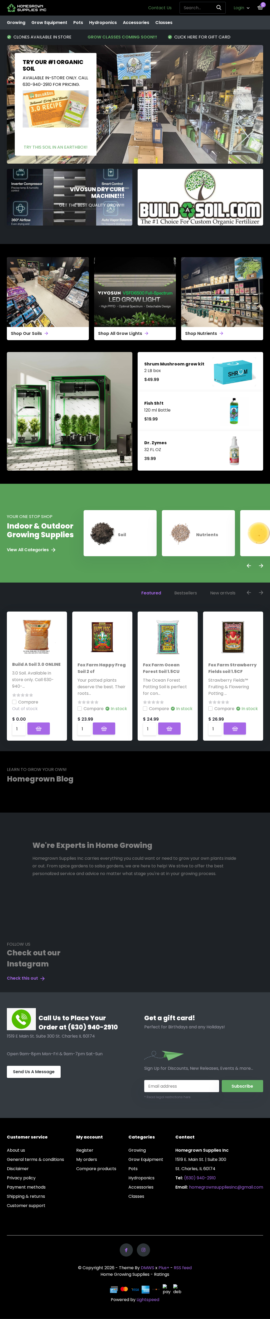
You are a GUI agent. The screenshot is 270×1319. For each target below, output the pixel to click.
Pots (78, 22)
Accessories (136, 22)
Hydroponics (103, 22)
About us (16, 1150)
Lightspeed (148, 1300)
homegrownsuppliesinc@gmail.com (226, 1187)
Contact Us (160, 8)
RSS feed (183, 1268)
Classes (163, 22)
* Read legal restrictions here (167, 1097)
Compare (28, 702)
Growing (16, 22)
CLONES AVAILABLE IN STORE (203, 37)
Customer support (26, 1206)
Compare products (96, 1169)
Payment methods (26, 1187)
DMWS (147, 1268)
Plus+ (163, 1268)
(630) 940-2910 (200, 1178)
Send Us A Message (34, 1072)
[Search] (219, 8)
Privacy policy (21, 1178)
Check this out (23, 978)
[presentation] (249, 566)
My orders (86, 1159)
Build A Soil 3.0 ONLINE (36, 664)
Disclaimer (18, 1169)
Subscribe (242, 1086)
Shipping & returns (26, 1196)
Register (84, 1150)
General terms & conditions (35, 1159)
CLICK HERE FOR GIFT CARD (121, 37)
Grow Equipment (49, 22)
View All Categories (28, 549)
